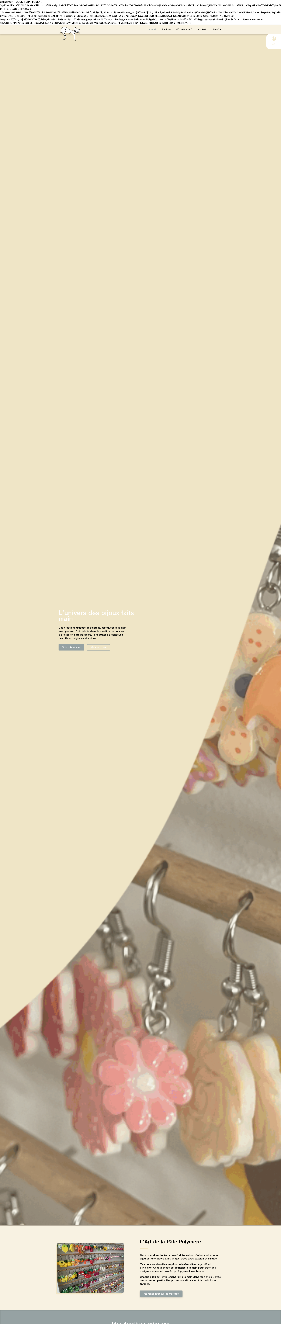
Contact (202, 29)
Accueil (152, 29)
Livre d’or (216, 29)
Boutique (166, 29)
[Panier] (274, 44)
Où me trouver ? (184, 29)
